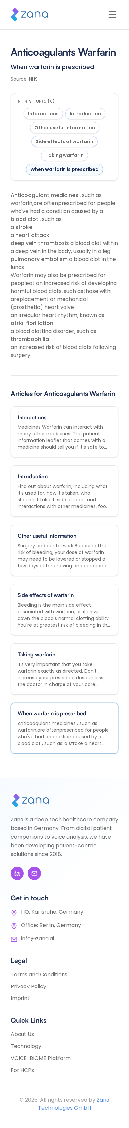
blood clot (25, 219)
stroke (23, 227)
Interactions (43, 113)
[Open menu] (112, 15)
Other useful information (64, 127)
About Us (22, 1034)
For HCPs (22, 1070)
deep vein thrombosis (40, 243)
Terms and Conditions (39, 974)
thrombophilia (30, 339)
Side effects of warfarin (64, 141)
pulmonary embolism (40, 259)
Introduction (85, 113)
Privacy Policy (28, 986)
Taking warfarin (64, 155)
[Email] (34, 873)
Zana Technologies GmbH (73, 1104)
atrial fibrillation (32, 323)
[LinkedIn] (17, 873)
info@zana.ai (37, 938)
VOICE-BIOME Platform (41, 1058)
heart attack (32, 235)
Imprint (20, 998)
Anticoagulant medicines (45, 195)
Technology (26, 1046)
